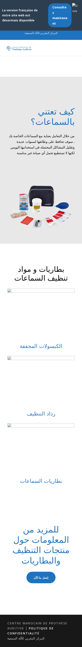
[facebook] (45, 37)
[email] (37, 37)
